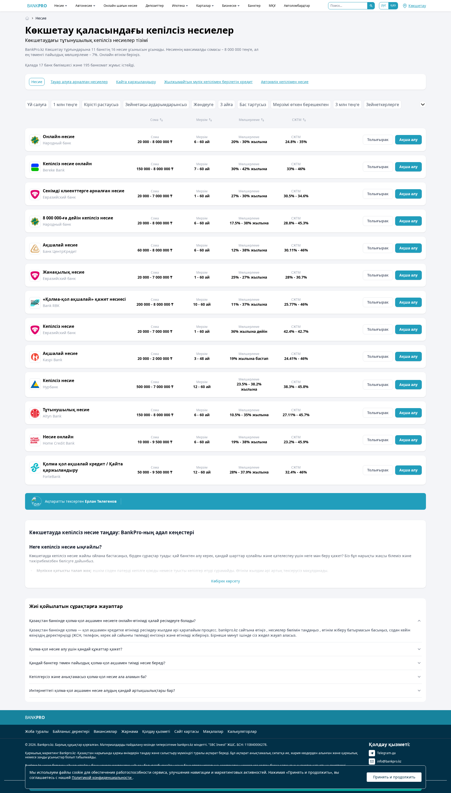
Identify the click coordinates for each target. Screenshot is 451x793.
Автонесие (83, 5)
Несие (59, 5)
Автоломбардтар (297, 5)
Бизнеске (229, 5)
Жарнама (129, 731)
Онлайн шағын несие (120, 5)
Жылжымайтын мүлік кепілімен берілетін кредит (208, 81)
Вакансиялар (105, 731)
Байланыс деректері (71, 731)
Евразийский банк (59, 197)
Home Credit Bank (58, 443)
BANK (37, 6)
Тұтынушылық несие (66, 410)
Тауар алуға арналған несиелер (79, 81)
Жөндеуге (203, 104)
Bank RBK (51, 305)
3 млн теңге (347, 104)
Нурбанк (50, 386)
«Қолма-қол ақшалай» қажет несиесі (84, 299)
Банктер (254, 5)
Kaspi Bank (52, 359)
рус (383, 5)
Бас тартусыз (253, 104)
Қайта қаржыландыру (136, 81)
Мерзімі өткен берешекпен (301, 104)
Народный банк (57, 142)
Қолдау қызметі (156, 731)
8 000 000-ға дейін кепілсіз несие (78, 218)
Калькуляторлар (242, 731)
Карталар (203, 5)
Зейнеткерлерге (382, 104)
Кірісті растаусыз (101, 104)
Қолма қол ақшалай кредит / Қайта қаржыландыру (83, 467)
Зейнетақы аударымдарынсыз (156, 104)
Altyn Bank (52, 416)
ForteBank (51, 476)
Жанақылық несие (63, 272)
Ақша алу (408, 139)
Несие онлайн (58, 437)
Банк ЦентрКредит (60, 251)
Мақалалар (213, 731)
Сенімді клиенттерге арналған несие (83, 191)
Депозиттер (155, 5)
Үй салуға (36, 104)
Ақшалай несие (60, 245)
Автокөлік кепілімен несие (284, 81)
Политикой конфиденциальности (102, 777)
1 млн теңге (65, 104)
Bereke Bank (53, 170)
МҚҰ (272, 5)
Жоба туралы (37, 731)
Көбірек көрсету (225, 581)
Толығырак (378, 139)
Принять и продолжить (394, 776)
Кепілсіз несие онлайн (67, 164)
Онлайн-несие (58, 136)
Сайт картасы (186, 731)
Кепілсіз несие (58, 326)
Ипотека (178, 5)
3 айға (226, 104)
